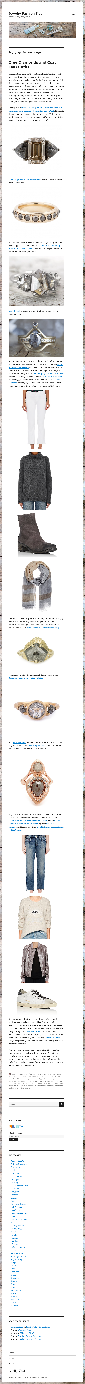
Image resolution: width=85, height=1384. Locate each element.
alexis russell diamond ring (53, 1076)
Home (11, 1353)
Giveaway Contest (18, 1204)
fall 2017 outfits (19, 1081)
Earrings (14, 1195)
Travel (13, 1293)
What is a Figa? (24, 1330)
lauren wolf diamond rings (32, 1083)
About (11, 1363)
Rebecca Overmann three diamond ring (26, 678)
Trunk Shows (16, 1299)
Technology (16, 1290)
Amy (13, 1074)
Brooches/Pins (17, 1176)
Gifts (13, 1201)
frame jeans (30, 1081)
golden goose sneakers (43, 1081)
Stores (13, 1287)
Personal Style (21, 1076)
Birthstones (16, 1167)
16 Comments (25, 1088)
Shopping (15, 1278)
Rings (29, 1076)
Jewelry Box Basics (19, 1226)
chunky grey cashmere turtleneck (49, 373)
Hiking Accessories (19, 1213)
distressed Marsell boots (52, 377)
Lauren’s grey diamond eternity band (25, 180)
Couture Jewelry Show (20, 1185)
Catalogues (15, 1179)
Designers (45, 1074)
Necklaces (15, 1241)
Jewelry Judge (17, 1229)
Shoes (34, 1076)
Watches (14, 1306)
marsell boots (47, 1083)
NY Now (14, 1244)
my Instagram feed (36, 745)
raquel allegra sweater (22, 1086)
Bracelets (15, 1173)
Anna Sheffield (19, 742)
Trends (14, 1296)
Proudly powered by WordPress (36, 1377)
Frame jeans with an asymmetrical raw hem (28, 821)
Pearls (13, 1250)
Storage (14, 1284)
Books (13, 1170)
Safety (13, 1266)
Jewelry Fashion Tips (25, 13)
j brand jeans (17, 1083)
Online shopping (18, 1247)
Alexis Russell (14, 311)
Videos (14, 1303)
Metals (14, 1235)
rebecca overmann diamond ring (42, 1086)
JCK (12, 1222)
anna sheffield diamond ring (19, 1079)
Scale (13, 1269)
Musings (53, 1074)
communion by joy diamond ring (42, 1079)
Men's (13, 1232)
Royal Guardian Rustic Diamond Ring (42, 628)
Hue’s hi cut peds (52, 1038)
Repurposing (16, 1259)
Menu (72, 15)
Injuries (14, 1216)
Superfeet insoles (33, 1031)
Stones (39, 1076)
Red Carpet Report (19, 1256)
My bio (11, 1358)
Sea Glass (15, 1272)
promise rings (17, 1327)
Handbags (15, 1210)
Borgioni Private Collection (30, 1336)
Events (14, 1198)
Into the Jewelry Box (20, 1219)
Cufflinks (15, 1189)
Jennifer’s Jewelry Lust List (38, 1327)
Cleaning (14, 1182)
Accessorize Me (35, 1074)
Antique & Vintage (19, 1164)
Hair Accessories (18, 1207)
